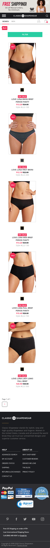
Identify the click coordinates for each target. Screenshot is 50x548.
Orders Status (8, 463)
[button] (26, 504)
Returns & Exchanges (11, 472)
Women (5, 21)
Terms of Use (22, 545)
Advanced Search (9, 454)
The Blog (26, 467)
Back (5, 28)
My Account (7, 459)
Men (13, 21)
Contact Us (7, 476)
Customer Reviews (30, 459)
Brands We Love (29, 463)
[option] (22, 90)
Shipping (5, 467)
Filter (25, 34)
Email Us (23, 535)
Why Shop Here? (29, 454)
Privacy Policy (29, 472)
